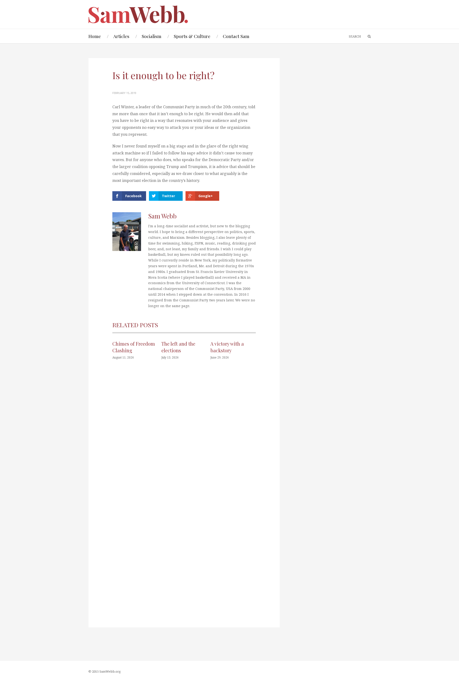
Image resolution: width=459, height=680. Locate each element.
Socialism (151, 36)
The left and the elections (178, 347)
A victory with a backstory (227, 347)
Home (94, 36)
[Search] (367, 36)
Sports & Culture (192, 36)
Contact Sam (236, 36)
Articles (121, 36)
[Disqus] (184, 435)
